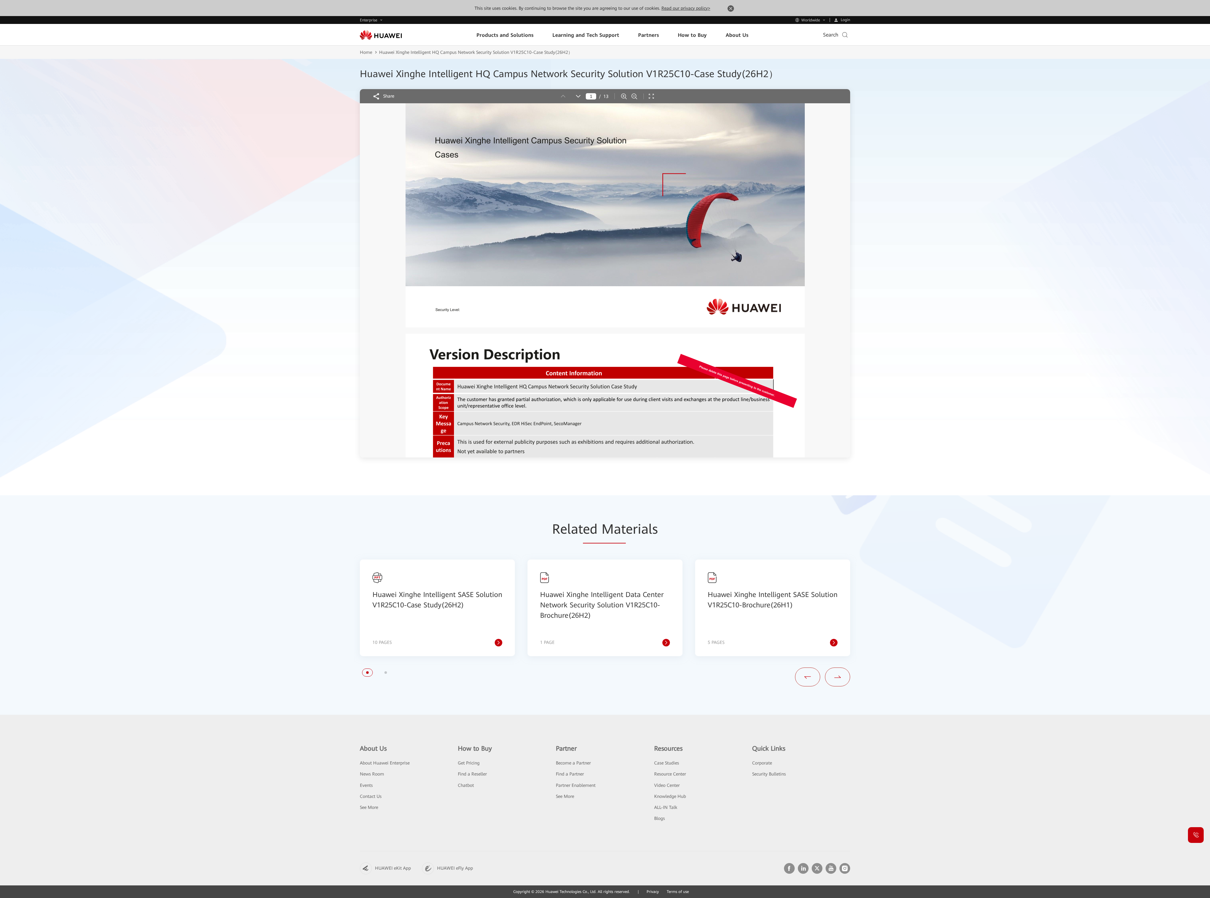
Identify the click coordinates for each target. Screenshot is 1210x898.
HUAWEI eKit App (393, 868)
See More (369, 807)
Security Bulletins (769, 773)
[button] (367, 672)
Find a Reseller (472, 773)
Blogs (659, 818)
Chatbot (466, 785)
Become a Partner (573, 762)
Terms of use (678, 891)
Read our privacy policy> (685, 8)
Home (366, 52)
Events (366, 785)
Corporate (762, 762)
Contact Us (371, 796)
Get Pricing (469, 762)
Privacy (653, 891)
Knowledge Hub (670, 796)
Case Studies (666, 762)
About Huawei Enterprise (385, 762)
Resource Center (670, 773)
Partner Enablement (576, 785)
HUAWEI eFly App (455, 868)
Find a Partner (570, 773)
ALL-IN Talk (665, 807)
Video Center (667, 785)
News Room (372, 773)
